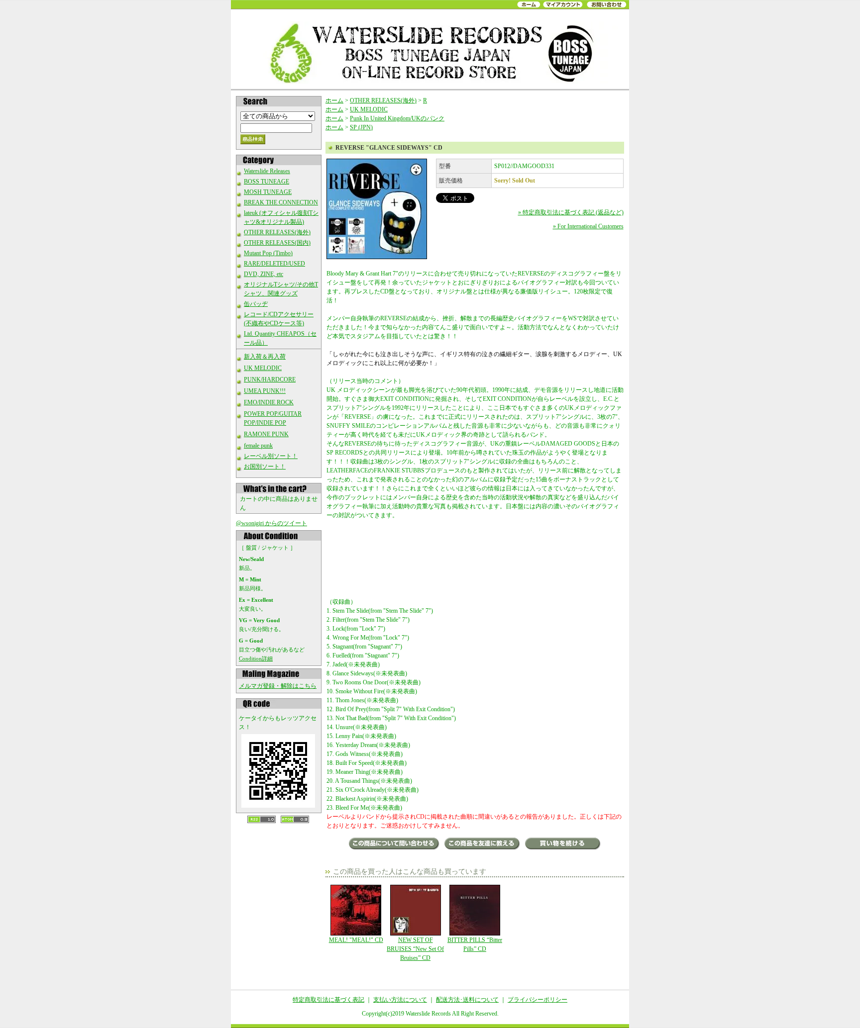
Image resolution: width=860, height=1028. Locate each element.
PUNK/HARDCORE (270, 379)
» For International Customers (588, 226)
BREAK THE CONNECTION (281, 202)
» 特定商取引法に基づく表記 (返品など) (571, 212)
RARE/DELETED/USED (274, 263)
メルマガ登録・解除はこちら (278, 685)
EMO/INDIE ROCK (269, 402)
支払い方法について (400, 999)
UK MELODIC (263, 368)
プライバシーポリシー (537, 999)
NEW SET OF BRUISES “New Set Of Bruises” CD (415, 948)
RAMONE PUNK (266, 434)
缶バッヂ (256, 303)
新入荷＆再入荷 (265, 356)
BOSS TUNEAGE (266, 181)
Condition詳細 (256, 658)
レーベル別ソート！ (271, 456)
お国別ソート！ (265, 466)
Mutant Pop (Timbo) (268, 253)
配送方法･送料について (467, 999)
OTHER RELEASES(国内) (277, 242)
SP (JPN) (361, 127)
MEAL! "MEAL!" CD (356, 939)
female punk (258, 445)
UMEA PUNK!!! (265, 390)
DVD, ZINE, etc (263, 274)
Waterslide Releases (267, 171)
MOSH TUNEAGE (268, 191)
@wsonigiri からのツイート (271, 523)
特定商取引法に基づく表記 (328, 999)
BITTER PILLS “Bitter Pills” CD (474, 944)
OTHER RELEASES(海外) (277, 232)
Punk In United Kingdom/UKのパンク (397, 118)
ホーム (334, 100)
